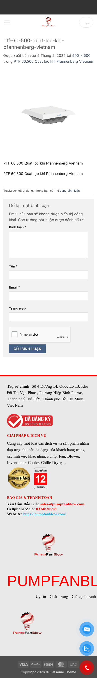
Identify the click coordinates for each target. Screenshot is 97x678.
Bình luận (17, 227)
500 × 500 (81, 55)
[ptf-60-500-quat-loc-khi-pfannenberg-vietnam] (48, 114)
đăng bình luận (70, 190)
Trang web (17, 308)
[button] (6, 22)
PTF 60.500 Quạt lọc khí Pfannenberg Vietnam (53, 61)
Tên (13, 266)
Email (14, 287)
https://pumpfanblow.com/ (44, 514)
